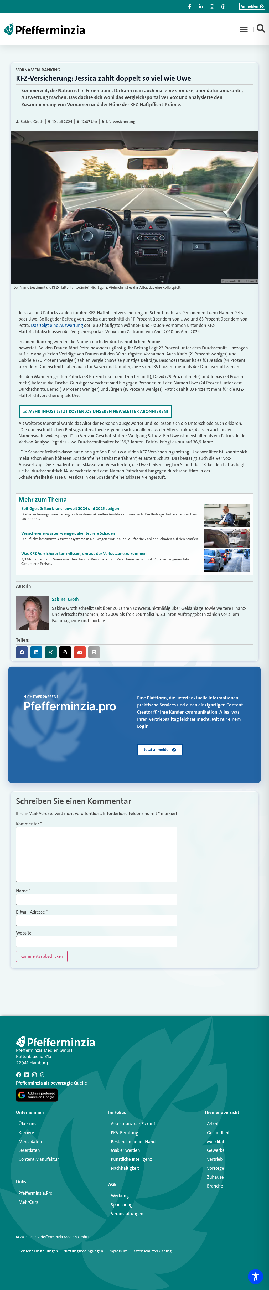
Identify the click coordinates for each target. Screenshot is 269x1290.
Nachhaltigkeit (125, 1168)
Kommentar (29, 824)
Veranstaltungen (127, 1213)
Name (23, 891)
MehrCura (28, 1202)
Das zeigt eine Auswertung (57, 325)
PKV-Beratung (124, 1133)
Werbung (120, 1196)
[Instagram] (34, 1074)
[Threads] (42, 1074)
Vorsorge (215, 1168)
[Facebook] (18, 1074)
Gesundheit (218, 1133)
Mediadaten (30, 1141)
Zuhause (215, 1177)
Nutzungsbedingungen (83, 1251)
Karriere (26, 1133)
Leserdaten (29, 1150)
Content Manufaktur (39, 1159)
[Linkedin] (26, 1074)
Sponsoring (121, 1205)
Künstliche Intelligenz (131, 1159)
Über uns (27, 1124)
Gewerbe (216, 1150)
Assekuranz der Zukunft (134, 1124)
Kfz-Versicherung (120, 121)
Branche (215, 1186)
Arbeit (213, 1124)
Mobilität (215, 1141)
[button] (243, 29)
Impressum (117, 1251)
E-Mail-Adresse (32, 912)
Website (24, 933)
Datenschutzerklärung (152, 1251)
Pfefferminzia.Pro (35, 1193)
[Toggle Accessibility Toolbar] (255, 1276)
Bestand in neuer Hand (133, 1141)
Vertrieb (215, 1159)
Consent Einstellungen (38, 1251)
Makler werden (125, 1150)
